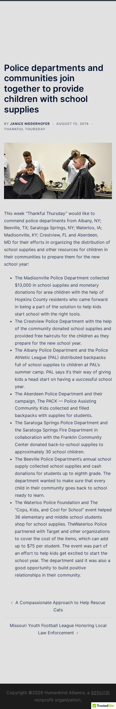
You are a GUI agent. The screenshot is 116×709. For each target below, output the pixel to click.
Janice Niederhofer (30, 124)
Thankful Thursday (24, 129)
